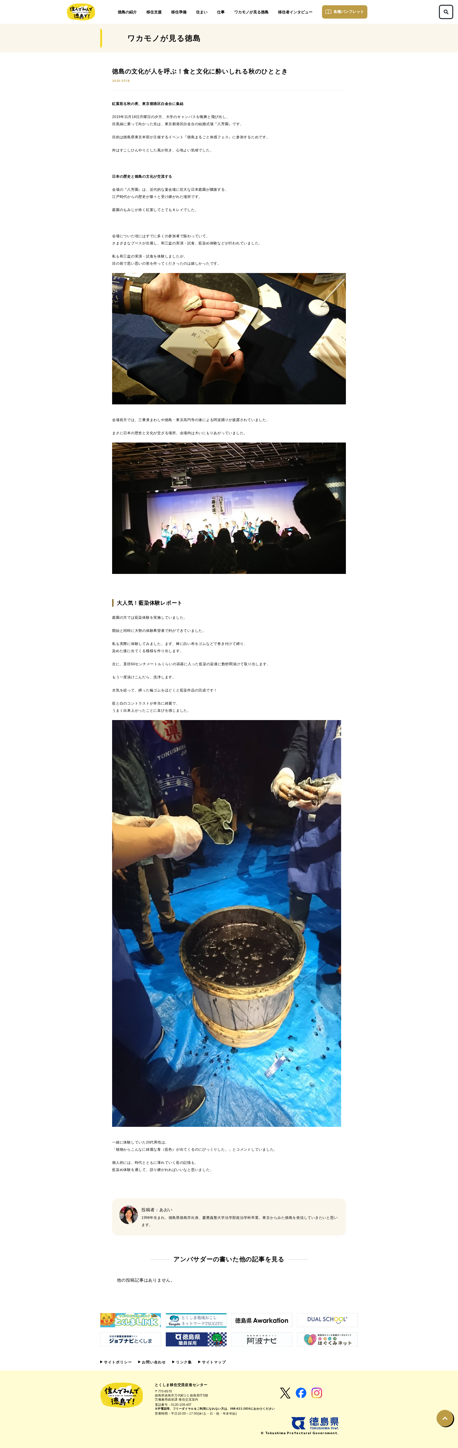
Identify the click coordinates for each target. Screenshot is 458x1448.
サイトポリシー (117, 1362)
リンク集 (183, 1362)
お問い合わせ (153, 1362)
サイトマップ (213, 1362)
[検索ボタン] (446, 12)
